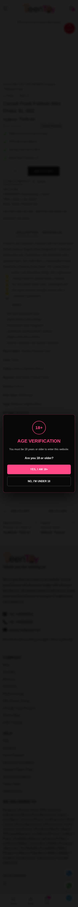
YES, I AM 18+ (39, 469)
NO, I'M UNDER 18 (39, 481)
